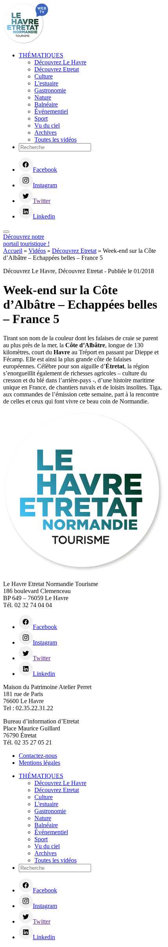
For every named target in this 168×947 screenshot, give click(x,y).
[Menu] (6, 232)
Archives (45, 132)
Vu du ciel (47, 125)
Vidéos (37, 250)
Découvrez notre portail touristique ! (26, 240)
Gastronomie (50, 90)
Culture (43, 76)
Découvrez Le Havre (60, 62)
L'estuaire (46, 83)
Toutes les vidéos (55, 139)
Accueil (12, 250)
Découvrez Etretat (56, 69)
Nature (42, 97)
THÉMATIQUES (41, 55)
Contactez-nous (38, 755)
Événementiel (51, 111)
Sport (41, 118)
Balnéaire (46, 104)
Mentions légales (39, 762)
